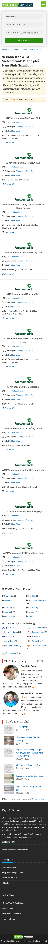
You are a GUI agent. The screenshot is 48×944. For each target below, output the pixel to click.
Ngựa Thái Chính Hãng (13, 903)
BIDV (9, 636)
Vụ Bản (31, 612)
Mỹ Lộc (7, 600)
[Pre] (38, 662)
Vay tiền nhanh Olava (12, 914)
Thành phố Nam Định (25, 127)
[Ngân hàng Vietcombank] (24, 111)
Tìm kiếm (25, 40)
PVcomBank (12, 653)
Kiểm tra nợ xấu (10, 878)
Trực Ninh (8, 612)
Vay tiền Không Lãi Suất (13, 872)
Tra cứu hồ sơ (9, 919)
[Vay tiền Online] (21, 4)
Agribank (35, 641)
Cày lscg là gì (22, 726)
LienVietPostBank (39, 645)
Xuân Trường (9, 616)
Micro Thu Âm (9, 908)
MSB (33, 636)
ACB (9, 627)
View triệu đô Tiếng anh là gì (28, 765)
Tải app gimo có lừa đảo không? (30, 776)
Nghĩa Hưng (33, 608)
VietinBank (12, 632)
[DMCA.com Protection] (24, 937)
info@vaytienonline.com (18, 849)
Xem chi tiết (9, 142)
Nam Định (15, 131)
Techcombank (37, 632)
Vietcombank (17, 122)
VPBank (11, 641)
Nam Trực (8, 608)
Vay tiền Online (37, 799)
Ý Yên (30, 616)
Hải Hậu (31, 596)
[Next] (41, 662)
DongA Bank (12, 645)
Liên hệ (6, 883)
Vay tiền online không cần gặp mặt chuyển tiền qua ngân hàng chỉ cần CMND (29, 752)
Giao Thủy (8, 596)
